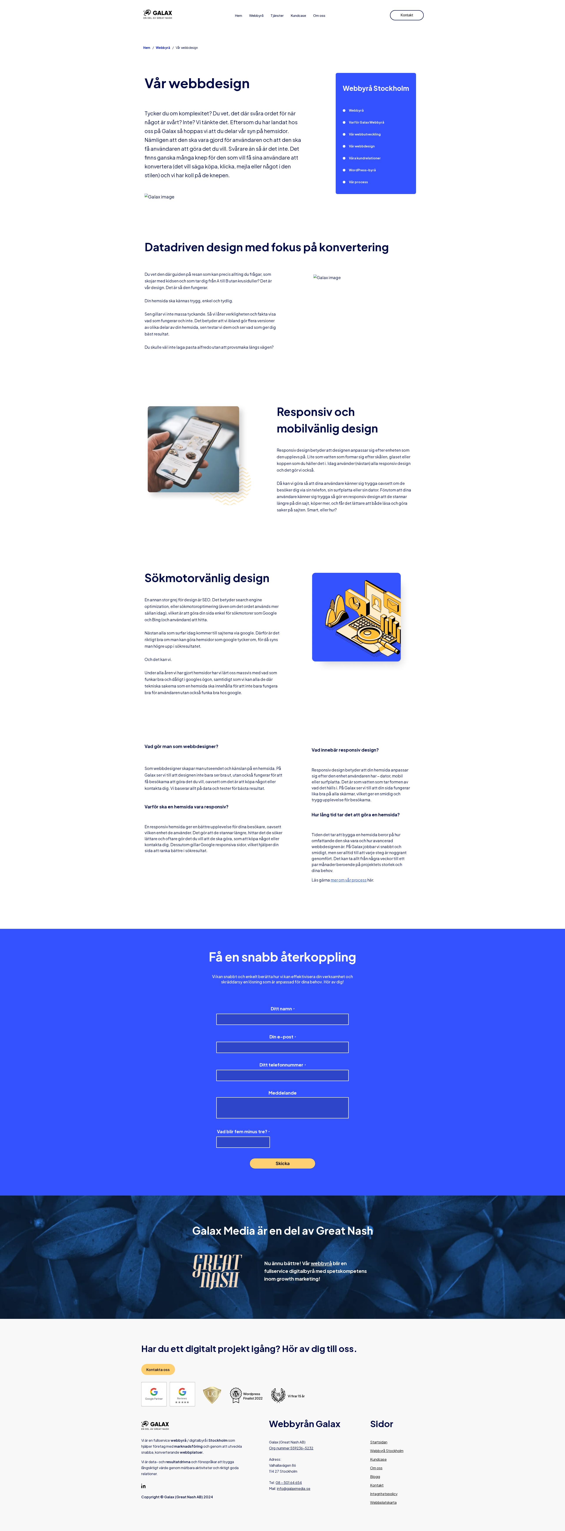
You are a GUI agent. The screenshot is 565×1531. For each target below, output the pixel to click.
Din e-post (282, 1036)
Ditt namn (282, 1008)
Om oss (319, 15)
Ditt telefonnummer (282, 1064)
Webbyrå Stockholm (386, 1450)
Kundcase (298, 15)
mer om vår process (349, 879)
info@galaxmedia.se (293, 1488)
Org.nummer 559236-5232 (291, 1448)
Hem (238, 15)
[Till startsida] (157, 15)
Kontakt (407, 15)
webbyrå (321, 1263)
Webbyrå (256, 15)
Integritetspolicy (383, 1493)
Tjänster (277, 15)
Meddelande (283, 1092)
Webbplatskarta (383, 1502)
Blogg (375, 1476)
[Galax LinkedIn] (143, 1487)
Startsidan (378, 1442)
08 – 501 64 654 (289, 1482)
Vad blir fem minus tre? (243, 1131)
